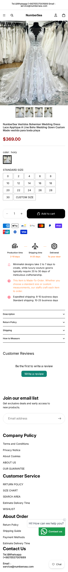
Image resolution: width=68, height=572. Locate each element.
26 (40, 190)
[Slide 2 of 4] (29, 112)
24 (29, 190)
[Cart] (64, 15)
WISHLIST (9, 509)
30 (8, 197)
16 (40, 183)
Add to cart (48, 213)
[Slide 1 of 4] (20, 112)
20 (8, 190)
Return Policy (10, 322)
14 (29, 183)
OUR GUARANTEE (13, 468)
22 (18, 190)
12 (18, 183)
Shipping (7, 330)
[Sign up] (59, 418)
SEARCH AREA (11, 496)
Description (9, 314)
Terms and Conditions (16, 443)
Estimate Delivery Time (16, 502)
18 (50, 183)
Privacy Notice (11, 450)
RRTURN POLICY (13, 484)
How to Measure (11, 338)
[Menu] (4, 15)
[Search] (12, 15)
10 (8, 183)
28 (50, 190)
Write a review (34, 374)
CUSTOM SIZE (24, 197)
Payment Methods (14, 537)
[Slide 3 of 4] (39, 112)
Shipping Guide (12, 531)
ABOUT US (9, 462)
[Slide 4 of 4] (48, 112)
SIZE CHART (10, 490)
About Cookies (11, 456)
